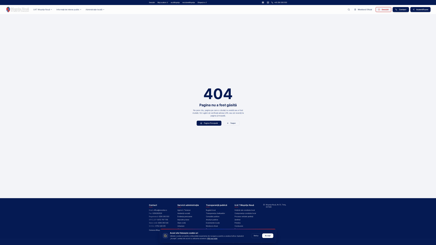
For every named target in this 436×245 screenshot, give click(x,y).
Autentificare (422, 9)
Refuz (256, 236)
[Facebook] (263, 2)
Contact (402, 9)
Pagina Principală (211, 123)
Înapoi (233, 123)
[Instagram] (268, 2)
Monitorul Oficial (365, 9)
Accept (268, 236)
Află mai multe (212, 238)
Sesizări (385, 9)
